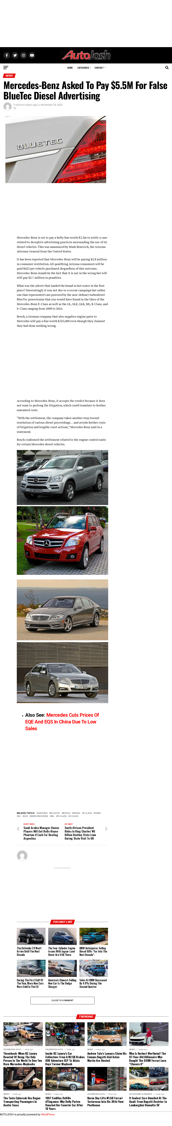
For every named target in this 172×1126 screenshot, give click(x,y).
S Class (74, 816)
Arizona (43, 813)
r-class (62, 816)
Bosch (66, 813)
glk (26, 816)
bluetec (55, 813)
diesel (76, 813)
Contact (99, 67)
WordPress (48, 1114)
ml (52, 816)
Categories (83, 67)
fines (98, 813)
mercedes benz (39, 816)
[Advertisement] (86, 23)
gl (19, 816)
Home (70, 67)
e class (87, 813)
